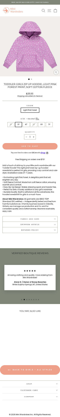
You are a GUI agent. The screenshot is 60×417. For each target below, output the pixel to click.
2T (11, 124)
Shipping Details (30, 224)
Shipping (20, 96)
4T (26, 124)
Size (28, 119)
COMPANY (29, 397)
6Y (41, 124)
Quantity (30, 132)
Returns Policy (30, 230)
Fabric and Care (30, 219)
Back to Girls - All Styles (32, 369)
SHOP (29, 384)
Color (30, 105)
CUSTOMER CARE (29, 390)
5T (34, 124)
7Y (49, 124)
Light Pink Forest (30, 110)
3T (18, 124)
